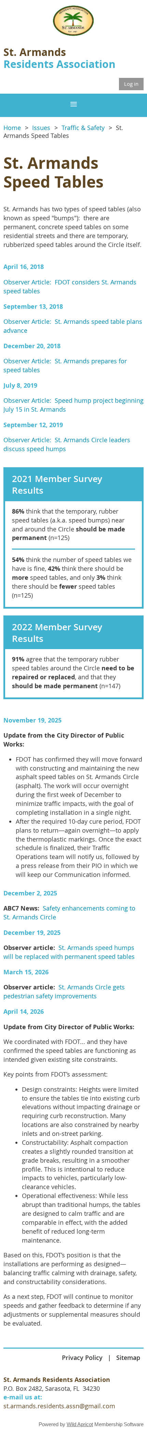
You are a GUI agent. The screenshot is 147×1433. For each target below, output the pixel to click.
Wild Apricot (80, 1424)
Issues (41, 128)
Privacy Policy (82, 1357)
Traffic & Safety (83, 128)
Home (12, 128)
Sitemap (128, 1357)
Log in (131, 83)
